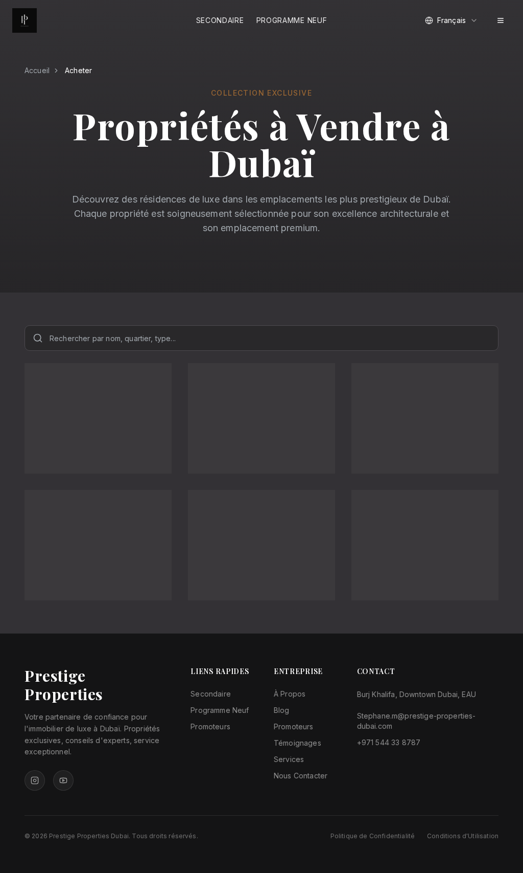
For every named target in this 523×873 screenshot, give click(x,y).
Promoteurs (210, 726)
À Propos (289, 693)
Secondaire (220, 20)
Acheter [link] (78, 70)
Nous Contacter (300, 775)
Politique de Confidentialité (372, 836)
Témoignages (297, 742)
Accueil (37, 70)
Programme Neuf (291, 20)
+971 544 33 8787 (389, 742)
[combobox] (451, 20)
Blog (282, 710)
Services (289, 759)
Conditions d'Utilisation (462, 836)
